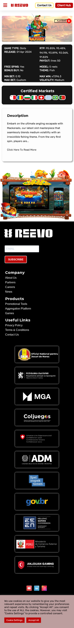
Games (9, 313)
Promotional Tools (16, 303)
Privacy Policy (14, 325)
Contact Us (12, 334)
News (8, 291)
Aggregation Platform (18, 308)
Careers (10, 287)
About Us (11, 277)
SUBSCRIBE (15, 259)
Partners (10, 282)
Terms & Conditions (17, 329)
